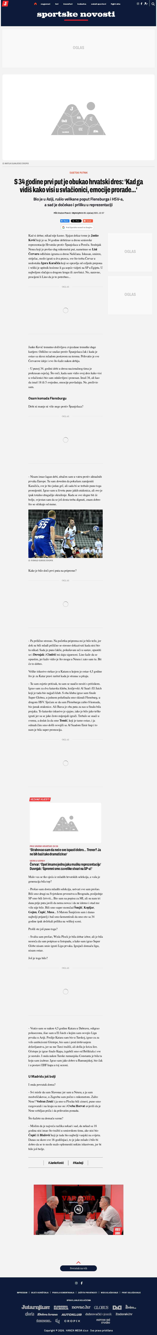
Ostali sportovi (98, 4)
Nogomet (45, 4)
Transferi (68, 4)
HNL (56, 4)
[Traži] (153, 4)
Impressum (22, 1293)
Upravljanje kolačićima (79, 1300)
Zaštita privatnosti (87, 1293)
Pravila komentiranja (63, 1293)
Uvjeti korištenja (40, 1293)
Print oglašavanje (131, 1293)
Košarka (81, 4)
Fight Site (115, 4)
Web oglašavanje (109, 1293)
